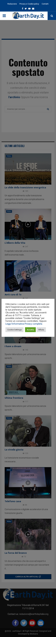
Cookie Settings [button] (14, 330)
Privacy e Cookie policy (29, 4)
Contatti (45, 4)
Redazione (12, 4)
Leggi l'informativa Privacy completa (23, 323)
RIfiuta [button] (41, 330)
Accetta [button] (30, 330)
